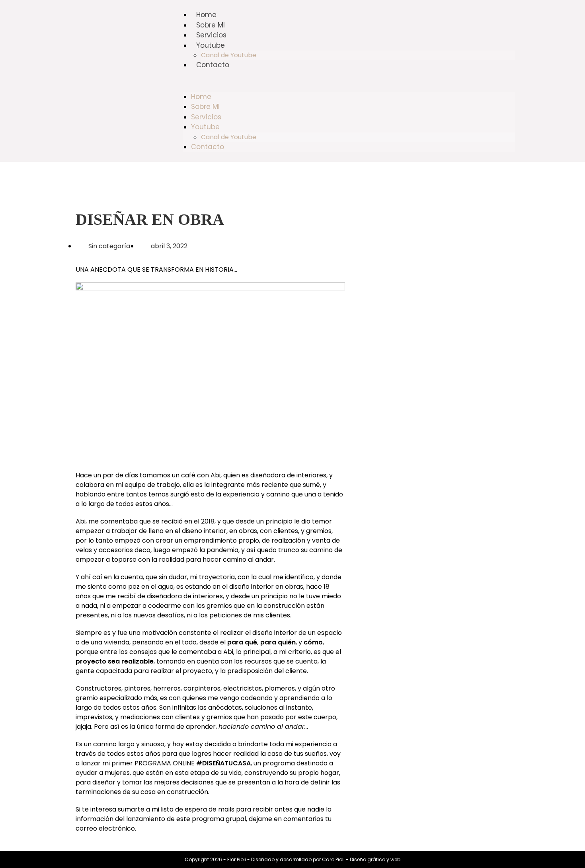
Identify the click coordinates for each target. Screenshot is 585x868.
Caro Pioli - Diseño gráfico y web (361, 859)
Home (206, 14)
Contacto (212, 65)
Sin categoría (109, 246)
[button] (349, 81)
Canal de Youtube (228, 55)
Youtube (210, 45)
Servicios (211, 35)
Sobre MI (210, 25)
